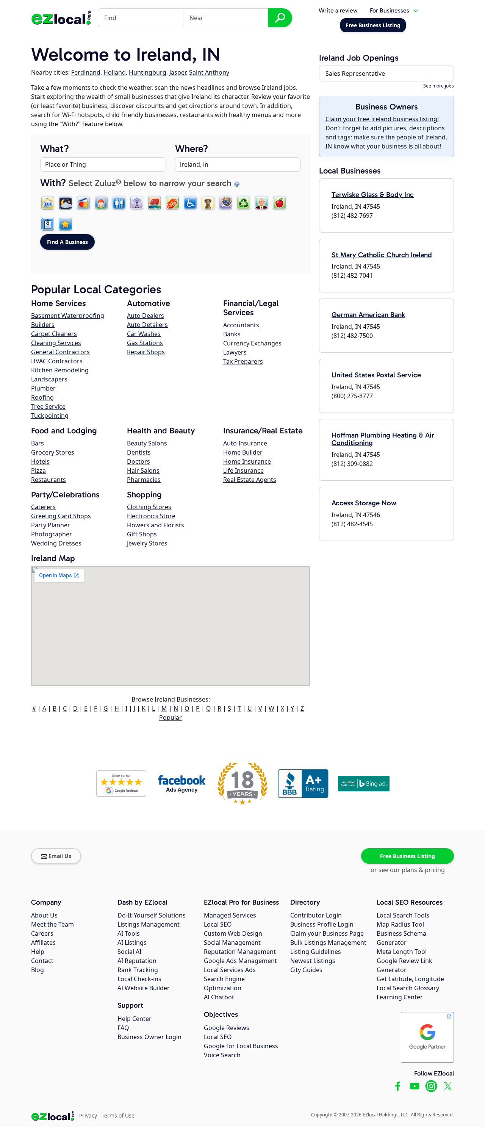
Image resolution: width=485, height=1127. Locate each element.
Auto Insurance (245, 443)
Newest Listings (312, 961)
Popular (170, 717)
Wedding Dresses (56, 543)
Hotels (40, 461)
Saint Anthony (209, 72)
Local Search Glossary (408, 988)
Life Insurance (243, 470)
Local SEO (218, 924)
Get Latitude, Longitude (410, 979)
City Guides (306, 970)
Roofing (42, 397)
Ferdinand (85, 72)
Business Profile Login (322, 924)
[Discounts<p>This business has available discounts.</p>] (172, 203)
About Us (44, 915)
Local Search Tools (403, 915)
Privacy (88, 1115)
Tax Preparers (243, 361)
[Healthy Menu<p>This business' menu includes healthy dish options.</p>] (279, 203)
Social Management (232, 942)
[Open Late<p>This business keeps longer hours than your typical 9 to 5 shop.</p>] (65, 203)
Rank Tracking (137, 970)
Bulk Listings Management (328, 942)
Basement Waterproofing (67, 315)
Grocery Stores (52, 452)
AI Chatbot (219, 997)
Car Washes (144, 334)
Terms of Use (118, 1115)
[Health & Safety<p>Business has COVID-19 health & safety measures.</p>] (47, 224)
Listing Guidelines (315, 951)
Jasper (177, 72)
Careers (42, 933)
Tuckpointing (50, 415)
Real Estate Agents (249, 479)
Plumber (43, 388)
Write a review (338, 10)
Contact (42, 961)
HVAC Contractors (57, 361)
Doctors (138, 461)
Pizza (38, 470)
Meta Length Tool (402, 951)
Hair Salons (143, 470)
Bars (37, 443)
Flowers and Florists (155, 525)
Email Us (59, 856)
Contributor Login (316, 915)
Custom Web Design (233, 933)
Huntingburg (147, 72)
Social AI (129, 951)
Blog (37, 970)
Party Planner (50, 525)
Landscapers (49, 379)
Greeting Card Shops (61, 516)
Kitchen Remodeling (60, 370)
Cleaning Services (56, 343)
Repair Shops (146, 352)
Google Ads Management (240, 961)
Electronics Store (151, 516)
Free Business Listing (407, 856)
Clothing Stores (149, 507)
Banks (232, 334)
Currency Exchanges (252, 343)
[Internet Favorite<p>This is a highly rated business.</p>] (65, 224)
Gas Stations (145, 343)
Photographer (51, 534)
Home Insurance (247, 461)
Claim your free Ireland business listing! (382, 119)
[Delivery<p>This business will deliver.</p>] (154, 203)
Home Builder (243, 452)
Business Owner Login (149, 1037)
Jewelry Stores (147, 543)
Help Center (134, 1018)
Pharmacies (144, 479)
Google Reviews (226, 1028)
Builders (43, 324)
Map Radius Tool (400, 924)
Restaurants (48, 479)
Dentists (139, 452)
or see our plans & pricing (408, 870)
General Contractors (60, 352)
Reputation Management (240, 951)
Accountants (241, 325)
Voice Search (222, 1055)
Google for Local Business (241, 1046)
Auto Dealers (145, 315)
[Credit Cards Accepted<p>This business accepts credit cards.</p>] (83, 203)
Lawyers (235, 352)
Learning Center (400, 997)
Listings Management (148, 924)
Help (37, 951)
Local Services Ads (230, 970)
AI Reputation (136, 961)
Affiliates (43, 942)
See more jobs (438, 86)
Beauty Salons (147, 443)
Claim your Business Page (327, 933)
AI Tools (128, 933)
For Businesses (389, 10)
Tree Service (48, 406)
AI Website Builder (143, 988)
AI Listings (132, 942)
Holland (114, 72)
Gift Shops (142, 534)
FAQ (123, 1028)
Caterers (43, 507)
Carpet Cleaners (54, 334)
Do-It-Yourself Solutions (151, 915)
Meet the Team (52, 924)
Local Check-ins (139, 979)
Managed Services (230, 915)
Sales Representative (355, 73)
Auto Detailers (147, 324)
